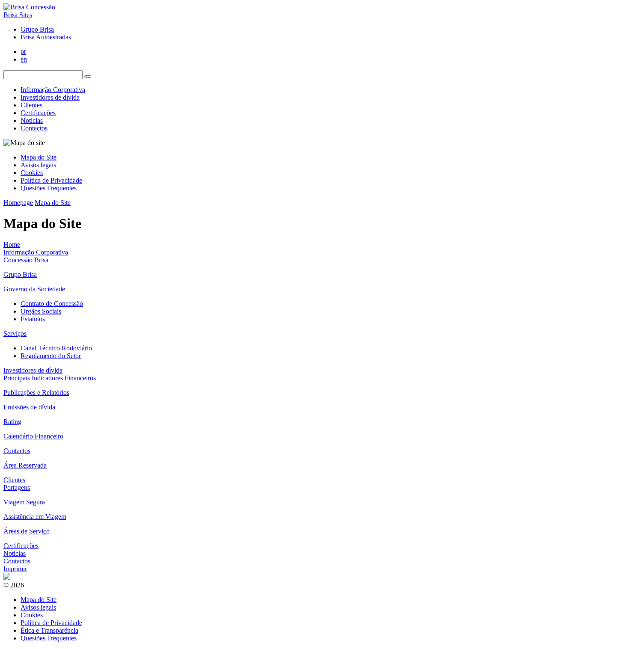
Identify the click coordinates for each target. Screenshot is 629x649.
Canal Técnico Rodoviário (56, 348)
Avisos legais (38, 165)
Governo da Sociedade (34, 289)
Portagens (16, 487)
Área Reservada (25, 465)
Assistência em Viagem (34, 516)
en (24, 59)
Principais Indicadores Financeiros (49, 378)
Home (11, 244)
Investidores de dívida (50, 97)
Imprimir (15, 568)
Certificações (38, 112)
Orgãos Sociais (41, 311)
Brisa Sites (17, 14)
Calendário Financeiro (33, 436)
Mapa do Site (38, 157)
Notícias (32, 120)
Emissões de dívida (29, 407)
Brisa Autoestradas (46, 37)
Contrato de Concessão (52, 303)
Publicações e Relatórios (36, 392)
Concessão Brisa (25, 260)
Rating (12, 421)
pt (23, 51)
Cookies (32, 172)
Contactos (34, 128)
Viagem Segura (24, 502)
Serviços (15, 333)
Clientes (31, 105)
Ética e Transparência (49, 630)
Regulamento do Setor (51, 355)
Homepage (18, 202)
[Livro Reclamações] (6, 577)
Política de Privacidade (51, 180)
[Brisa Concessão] (29, 7)
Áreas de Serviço (26, 531)
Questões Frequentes (49, 188)
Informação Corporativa (53, 89)
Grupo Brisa (37, 29)
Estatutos (33, 319)
